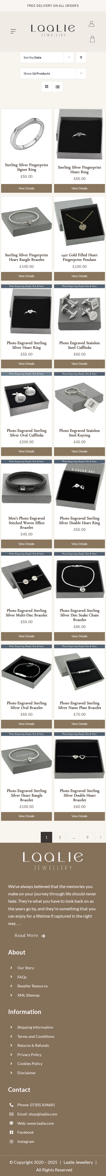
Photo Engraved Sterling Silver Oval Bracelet (26, 705)
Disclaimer (26, 1072)
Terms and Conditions (35, 1036)
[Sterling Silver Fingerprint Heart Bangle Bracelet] (26, 221)
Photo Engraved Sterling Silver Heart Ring (26, 345)
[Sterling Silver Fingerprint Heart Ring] (79, 134)
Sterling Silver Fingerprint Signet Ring (26, 167)
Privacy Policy (29, 1054)
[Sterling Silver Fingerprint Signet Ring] (26, 133)
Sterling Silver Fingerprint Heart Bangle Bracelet (26, 257)
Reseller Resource (32, 986)
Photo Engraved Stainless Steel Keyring (79, 433)
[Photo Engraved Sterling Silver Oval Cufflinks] (26, 397)
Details (26, 188)
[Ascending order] (81, 57)
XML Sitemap (28, 995)
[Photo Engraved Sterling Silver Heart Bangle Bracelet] (26, 757)
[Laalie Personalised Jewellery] (53, 26)
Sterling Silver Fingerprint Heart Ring (79, 169)
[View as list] (57, 86)
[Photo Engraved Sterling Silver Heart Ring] (26, 309)
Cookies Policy (29, 1063)
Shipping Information (35, 1027)
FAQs (22, 977)
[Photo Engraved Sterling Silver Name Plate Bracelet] (79, 670)
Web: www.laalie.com (35, 1123)
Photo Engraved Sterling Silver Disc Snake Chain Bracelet (79, 615)
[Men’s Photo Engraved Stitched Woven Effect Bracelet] (26, 485)
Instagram (25, 1141)
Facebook (25, 1132)
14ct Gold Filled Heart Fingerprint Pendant (79, 257)
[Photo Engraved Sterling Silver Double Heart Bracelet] (79, 757)
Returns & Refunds (33, 1045)
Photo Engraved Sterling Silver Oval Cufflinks (26, 433)
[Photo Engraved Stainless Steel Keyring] (79, 397)
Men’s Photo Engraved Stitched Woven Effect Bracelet (26, 523)
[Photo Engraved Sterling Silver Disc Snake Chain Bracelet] (79, 577)
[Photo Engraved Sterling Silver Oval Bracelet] (26, 670)
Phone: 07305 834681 (36, 1104)
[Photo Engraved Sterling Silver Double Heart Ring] (79, 485)
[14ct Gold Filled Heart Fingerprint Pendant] (79, 221)
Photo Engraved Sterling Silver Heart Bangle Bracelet (26, 795)
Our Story (25, 967)
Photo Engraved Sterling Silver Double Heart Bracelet (79, 795)
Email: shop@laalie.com (37, 1114)
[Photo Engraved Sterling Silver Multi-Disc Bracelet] (26, 577)
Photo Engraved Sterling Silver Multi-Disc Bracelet (26, 612)
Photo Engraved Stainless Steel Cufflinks (79, 345)
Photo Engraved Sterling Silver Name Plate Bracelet (79, 705)
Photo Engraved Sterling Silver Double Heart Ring (79, 520)
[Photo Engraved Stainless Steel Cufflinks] (79, 309)
